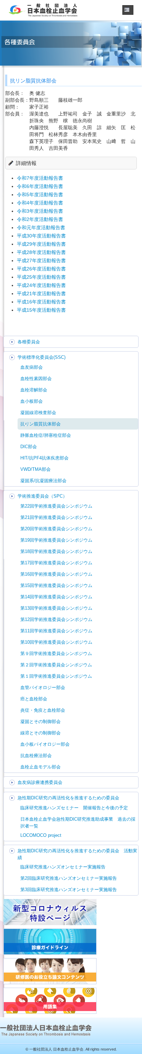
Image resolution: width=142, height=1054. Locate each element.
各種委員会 (29, 341)
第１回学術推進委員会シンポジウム (56, 676)
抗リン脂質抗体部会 (40, 423)
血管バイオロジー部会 (42, 687)
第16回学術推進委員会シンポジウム (56, 574)
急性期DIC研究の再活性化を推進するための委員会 (68, 797)
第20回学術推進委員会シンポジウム (56, 528)
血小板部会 (31, 401)
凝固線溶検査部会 (38, 412)
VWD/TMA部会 (35, 469)
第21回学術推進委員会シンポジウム (56, 517)
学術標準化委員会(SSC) (41, 357)
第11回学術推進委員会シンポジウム (56, 630)
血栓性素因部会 (36, 378)
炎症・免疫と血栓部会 (42, 710)
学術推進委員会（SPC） (42, 496)
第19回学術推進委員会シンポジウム (56, 540)
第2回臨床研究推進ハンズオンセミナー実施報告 (68, 878)
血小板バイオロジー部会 (45, 744)
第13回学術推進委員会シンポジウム (56, 608)
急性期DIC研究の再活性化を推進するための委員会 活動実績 (77, 854)
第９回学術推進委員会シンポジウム (56, 653)
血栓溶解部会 (33, 389)
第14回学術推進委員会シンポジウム (56, 596)
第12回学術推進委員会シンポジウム (56, 619)
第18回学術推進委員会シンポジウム (56, 551)
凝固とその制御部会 (40, 721)
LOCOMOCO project (40, 835)
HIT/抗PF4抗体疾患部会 (44, 458)
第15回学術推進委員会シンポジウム (56, 585)
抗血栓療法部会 (36, 755)
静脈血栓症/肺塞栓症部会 (45, 435)
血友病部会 (31, 367)
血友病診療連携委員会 (40, 782)
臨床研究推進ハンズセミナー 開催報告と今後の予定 (74, 807)
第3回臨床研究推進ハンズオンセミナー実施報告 (68, 889)
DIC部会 (28, 446)
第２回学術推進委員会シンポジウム (56, 664)
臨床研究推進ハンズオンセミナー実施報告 (62, 866)
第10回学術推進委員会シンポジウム (56, 642)
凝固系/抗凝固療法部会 (43, 480)
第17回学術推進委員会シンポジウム (56, 562)
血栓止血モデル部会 (40, 766)
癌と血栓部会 (33, 698)
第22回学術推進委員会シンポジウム (56, 506)
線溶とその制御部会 (40, 732)
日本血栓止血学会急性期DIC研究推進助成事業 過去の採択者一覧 (77, 823)
